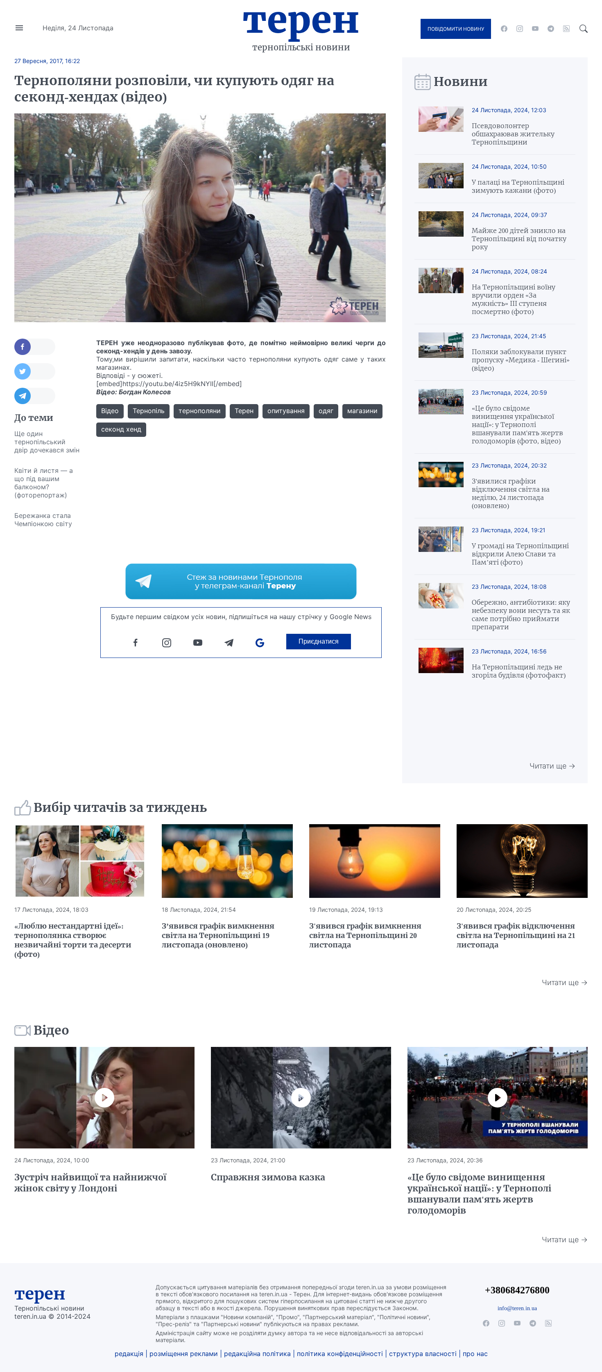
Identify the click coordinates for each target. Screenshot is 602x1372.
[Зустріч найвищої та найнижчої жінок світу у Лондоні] (104, 1097)
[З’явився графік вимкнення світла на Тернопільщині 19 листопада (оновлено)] (227, 861)
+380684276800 (517, 1290)
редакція (129, 1353)
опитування (286, 411)
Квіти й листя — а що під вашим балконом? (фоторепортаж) (43, 482)
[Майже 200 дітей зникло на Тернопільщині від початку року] (441, 231)
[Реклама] (241, 581)
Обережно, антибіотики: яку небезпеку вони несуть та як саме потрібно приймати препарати (521, 614)
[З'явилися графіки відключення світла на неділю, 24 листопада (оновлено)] (441, 486)
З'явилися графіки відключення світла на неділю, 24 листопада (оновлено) (511, 493)
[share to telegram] (34, 396)
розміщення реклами (183, 1353)
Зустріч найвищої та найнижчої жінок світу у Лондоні (90, 1183)
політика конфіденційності (340, 1353)
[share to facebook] (34, 347)
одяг (326, 411)
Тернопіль (149, 411)
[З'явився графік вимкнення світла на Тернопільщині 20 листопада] (374, 861)
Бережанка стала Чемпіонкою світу (43, 519)
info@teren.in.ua (517, 1308)
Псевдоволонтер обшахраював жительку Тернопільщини (513, 134)
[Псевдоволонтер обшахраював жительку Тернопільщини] (441, 126)
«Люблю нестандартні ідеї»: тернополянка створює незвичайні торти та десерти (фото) (72, 940)
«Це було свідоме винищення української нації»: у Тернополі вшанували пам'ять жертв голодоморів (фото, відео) (517, 424)
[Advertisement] (47, 657)
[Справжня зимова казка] (301, 1097)
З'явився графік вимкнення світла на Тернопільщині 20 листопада (365, 935)
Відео (110, 411)
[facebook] (504, 28)
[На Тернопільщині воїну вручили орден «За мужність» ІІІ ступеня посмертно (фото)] (441, 292)
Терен (301, 19)
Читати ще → (552, 766)
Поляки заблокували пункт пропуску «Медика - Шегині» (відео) (521, 360)
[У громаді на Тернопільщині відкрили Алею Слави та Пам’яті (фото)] (441, 546)
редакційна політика (257, 1353)
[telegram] (551, 28)
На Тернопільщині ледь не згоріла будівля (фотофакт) (519, 671)
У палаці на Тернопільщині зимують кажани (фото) (518, 186)
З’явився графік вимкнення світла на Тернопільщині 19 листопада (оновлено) (218, 935)
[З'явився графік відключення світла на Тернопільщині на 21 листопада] (522, 861)
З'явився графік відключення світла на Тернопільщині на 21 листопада (516, 935)
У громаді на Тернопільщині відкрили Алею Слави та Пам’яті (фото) (520, 554)
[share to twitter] (34, 371)
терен (40, 1294)
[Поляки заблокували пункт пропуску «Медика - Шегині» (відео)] (441, 352)
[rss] (566, 28)
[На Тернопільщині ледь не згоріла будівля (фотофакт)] (441, 663)
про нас (475, 1353)
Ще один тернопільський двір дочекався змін (46, 441)
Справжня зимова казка (268, 1177)
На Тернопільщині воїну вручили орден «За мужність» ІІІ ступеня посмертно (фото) (513, 299)
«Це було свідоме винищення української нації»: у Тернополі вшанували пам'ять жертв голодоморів (479, 1194)
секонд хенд (121, 429)
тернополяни (200, 411)
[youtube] (535, 28)
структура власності (423, 1353)
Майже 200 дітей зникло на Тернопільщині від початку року (519, 238)
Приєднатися (319, 641)
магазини (362, 411)
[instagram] (519, 28)
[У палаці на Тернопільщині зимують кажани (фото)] (441, 178)
